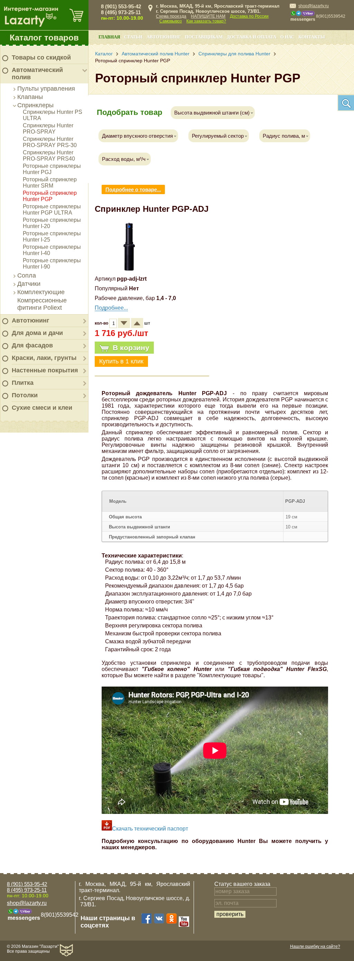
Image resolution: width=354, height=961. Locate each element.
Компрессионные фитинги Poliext (42, 304)
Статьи (133, 37)
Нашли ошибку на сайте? (315, 946)
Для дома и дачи (37, 332)
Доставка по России (249, 16)
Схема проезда (171, 16)
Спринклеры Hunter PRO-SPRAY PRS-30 (50, 142)
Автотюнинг (30, 320)
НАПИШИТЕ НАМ (208, 16)
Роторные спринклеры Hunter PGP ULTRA (52, 209)
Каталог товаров (44, 37)
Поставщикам (204, 37)
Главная (109, 37)
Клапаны (30, 96)
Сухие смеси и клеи (42, 407)
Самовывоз (170, 21)
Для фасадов (32, 345)
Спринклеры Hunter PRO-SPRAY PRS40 (49, 155)
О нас (287, 37)
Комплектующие (41, 292)
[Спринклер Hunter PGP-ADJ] (129, 270)
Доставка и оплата (251, 37)
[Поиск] (345, 102)
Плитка (23, 382)
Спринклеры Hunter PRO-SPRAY (48, 129)
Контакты (311, 37)
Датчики (28, 283)
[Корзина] (76, 15)
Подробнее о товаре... (133, 189)
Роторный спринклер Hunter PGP (50, 196)
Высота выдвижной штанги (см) (212, 113)
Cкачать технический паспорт (150, 829)
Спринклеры (35, 105)
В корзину (131, 348)
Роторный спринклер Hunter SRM (50, 182)
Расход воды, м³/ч (124, 159)
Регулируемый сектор (218, 136)
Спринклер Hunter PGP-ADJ (151, 209)
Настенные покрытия (45, 370)
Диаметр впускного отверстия (137, 136)
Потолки (25, 395)
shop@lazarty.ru (313, 5)
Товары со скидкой (41, 57)
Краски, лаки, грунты (44, 357)
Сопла (26, 275)
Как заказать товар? (206, 21)
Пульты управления (46, 88)
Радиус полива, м (284, 136)
